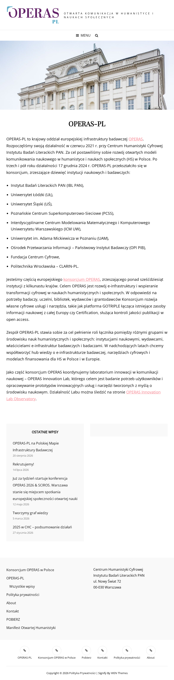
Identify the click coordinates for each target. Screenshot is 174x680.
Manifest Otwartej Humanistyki (31, 627)
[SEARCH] (96, 35)
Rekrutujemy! (23, 464)
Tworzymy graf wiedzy (30, 513)
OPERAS (136, 138)
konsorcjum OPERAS (81, 279)
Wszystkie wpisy (22, 586)
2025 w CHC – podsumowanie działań (42, 527)
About (11, 603)
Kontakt (12, 611)
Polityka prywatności (22, 594)
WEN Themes (119, 673)
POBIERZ (13, 619)
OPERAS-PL (15, 578)
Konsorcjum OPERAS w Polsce (30, 570)
